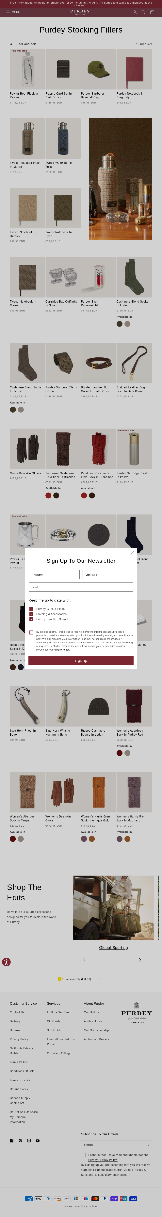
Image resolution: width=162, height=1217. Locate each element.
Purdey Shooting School (52, 619)
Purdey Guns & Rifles (50, 609)
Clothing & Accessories (51, 614)
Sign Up (81, 661)
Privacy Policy (61, 649)
